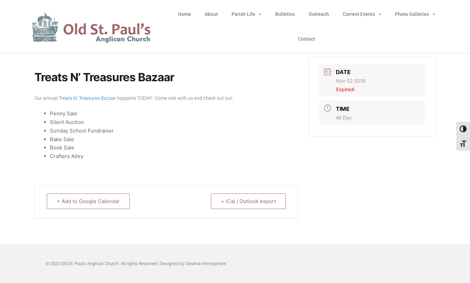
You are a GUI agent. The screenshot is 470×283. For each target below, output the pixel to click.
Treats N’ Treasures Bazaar (87, 98)
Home (184, 14)
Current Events (359, 14)
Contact (306, 39)
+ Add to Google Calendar (88, 201)
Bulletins (285, 14)
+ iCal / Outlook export (248, 201)
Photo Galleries (412, 14)
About (211, 14)
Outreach (319, 14)
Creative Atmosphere (205, 263)
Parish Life (243, 14)
